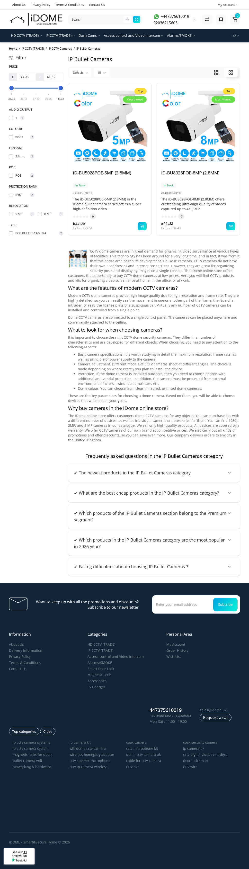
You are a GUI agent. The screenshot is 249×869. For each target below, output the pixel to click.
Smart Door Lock (101, 668)
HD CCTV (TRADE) (25, 35)
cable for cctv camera (143, 760)
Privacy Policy (40, 4)
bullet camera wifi (27, 760)
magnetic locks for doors (33, 754)
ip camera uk (193, 748)
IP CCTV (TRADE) (59, 35)
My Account (175, 644)
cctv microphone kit (142, 748)
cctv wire (190, 766)
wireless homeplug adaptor (92, 754)
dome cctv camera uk (143, 754)
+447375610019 (174, 16)
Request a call (215, 717)
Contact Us (97, 4)
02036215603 (165, 23)
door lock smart (195, 760)
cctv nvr (132, 766)
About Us (19, 4)
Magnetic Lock (99, 674)
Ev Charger (96, 687)
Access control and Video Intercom (132, 35)
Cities (47, 731)
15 (100, 73)
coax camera (136, 742)
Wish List (173, 656)
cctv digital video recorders (205, 754)
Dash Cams (88, 35)
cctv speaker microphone (90, 760)
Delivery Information (25, 650)
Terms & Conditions (69, 4)
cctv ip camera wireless (88, 766)
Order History (177, 650)
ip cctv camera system (31, 748)
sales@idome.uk (213, 710)
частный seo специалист (170, 715)
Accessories (97, 681)
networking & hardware (32, 766)
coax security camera (200, 742)
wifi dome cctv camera (88, 748)
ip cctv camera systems (31, 742)
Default (78, 73)
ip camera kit (80, 742)
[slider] (12, 88)
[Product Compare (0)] (207, 19)
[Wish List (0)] (221, 19)
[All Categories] (127, 19)
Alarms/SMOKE (180, 35)
